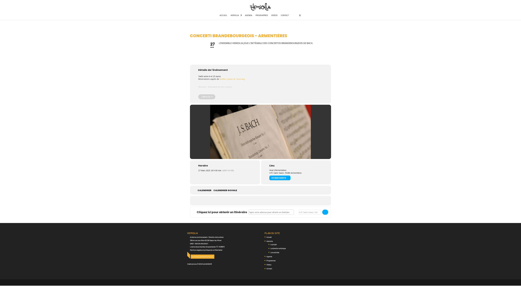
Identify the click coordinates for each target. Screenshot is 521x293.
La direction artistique (278, 248)
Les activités (274, 252)
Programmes (262, 15)
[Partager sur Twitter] (260, 200)
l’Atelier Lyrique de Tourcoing (232, 79)
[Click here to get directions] (325, 212)
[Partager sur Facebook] (253, 200)
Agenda (248, 15)
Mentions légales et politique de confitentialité (206, 250)
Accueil (223, 15)
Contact (285, 15)
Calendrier (204, 190)
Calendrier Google (225, 190)
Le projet (273, 244)
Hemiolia (235, 15)
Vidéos (274, 15)
